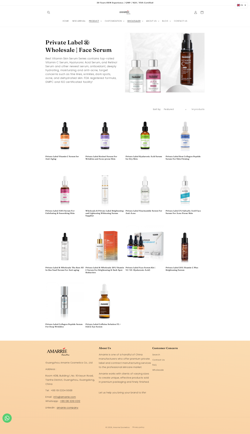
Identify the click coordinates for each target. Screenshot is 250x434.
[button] (48, 12)
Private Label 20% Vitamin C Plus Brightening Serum (182, 268)
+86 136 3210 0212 (70, 401)
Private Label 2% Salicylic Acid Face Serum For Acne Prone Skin (183, 212)
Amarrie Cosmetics (121, 427)
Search (156, 354)
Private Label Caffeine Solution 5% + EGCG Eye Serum (103, 325)
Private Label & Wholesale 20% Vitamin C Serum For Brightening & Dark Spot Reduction (105, 270)
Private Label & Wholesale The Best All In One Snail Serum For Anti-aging (64, 268)
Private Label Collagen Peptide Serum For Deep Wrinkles (64, 325)
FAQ (154, 364)
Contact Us (158, 359)
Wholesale (158, 370)
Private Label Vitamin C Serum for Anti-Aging (62, 157)
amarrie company (67, 407)
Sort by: (157, 109)
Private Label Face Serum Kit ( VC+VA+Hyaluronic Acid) (140, 268)
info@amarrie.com (65, 397)
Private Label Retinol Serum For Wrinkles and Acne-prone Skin (101, 157)
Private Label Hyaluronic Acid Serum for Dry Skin (144, 157)
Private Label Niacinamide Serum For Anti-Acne (144, 212)
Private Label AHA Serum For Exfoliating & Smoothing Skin (60, 212)
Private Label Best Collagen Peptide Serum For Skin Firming (183, 157)
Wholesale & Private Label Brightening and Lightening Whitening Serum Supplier (105, 213)
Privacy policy (138, 427)
